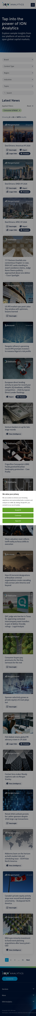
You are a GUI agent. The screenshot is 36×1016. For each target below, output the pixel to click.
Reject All (18, 521)
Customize (18, 515)
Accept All (18, 510)
